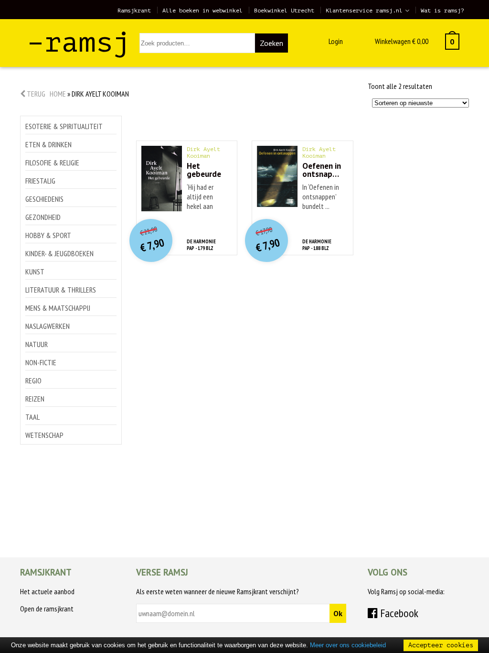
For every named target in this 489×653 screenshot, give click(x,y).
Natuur (36, 344)
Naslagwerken (47, 326)
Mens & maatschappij (57, 308)
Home (58, 93)
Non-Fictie (40, 362)
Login (336, 41)
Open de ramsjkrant (47, 608)
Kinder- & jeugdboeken (59, 253)
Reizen (34, 398)
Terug (35, 93)
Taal (32, 417)
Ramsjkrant (134, 10)
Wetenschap (44, 435)
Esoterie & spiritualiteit (64, 126)
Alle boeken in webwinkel (202, 10)
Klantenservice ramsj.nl (364, 10)
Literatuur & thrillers (60, 289)
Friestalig (40, 180)
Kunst (34, 271)
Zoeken (271, 43)
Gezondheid (43, 217)
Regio (33, 380)
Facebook (398, 613)
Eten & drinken (48, 144)
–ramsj (78, 42)
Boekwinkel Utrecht (284, 10)
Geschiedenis (44, 199)
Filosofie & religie (52, 162)
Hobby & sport (48, 235)
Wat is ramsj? (442, 10)
